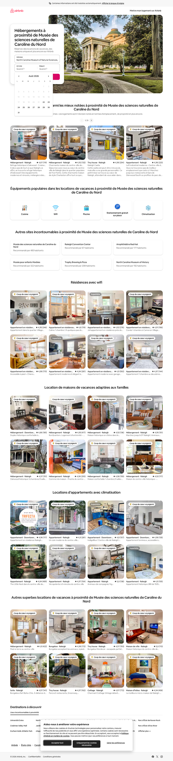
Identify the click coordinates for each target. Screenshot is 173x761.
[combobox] (37, 59)
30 (49, 107)
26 (29, 107)
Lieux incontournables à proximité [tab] (24, 712)
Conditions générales (52, 757)
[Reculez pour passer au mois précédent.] (19, 76)
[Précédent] (82, 120)
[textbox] (26, 68)
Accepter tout (57, 743)
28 (39, 107)
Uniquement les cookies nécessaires (86, 744)
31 (19, 112)
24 (19, 107)
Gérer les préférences (116, 743)
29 (44, 107)
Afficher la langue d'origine (113, 3)
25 (24, 107)
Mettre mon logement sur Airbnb (145, 10)
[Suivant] (91, 120)
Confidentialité (34, 757)
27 (34, 107)
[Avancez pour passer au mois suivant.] (48, 76)
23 (49, 102)
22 (44, 102)
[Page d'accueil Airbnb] (16, 11)
